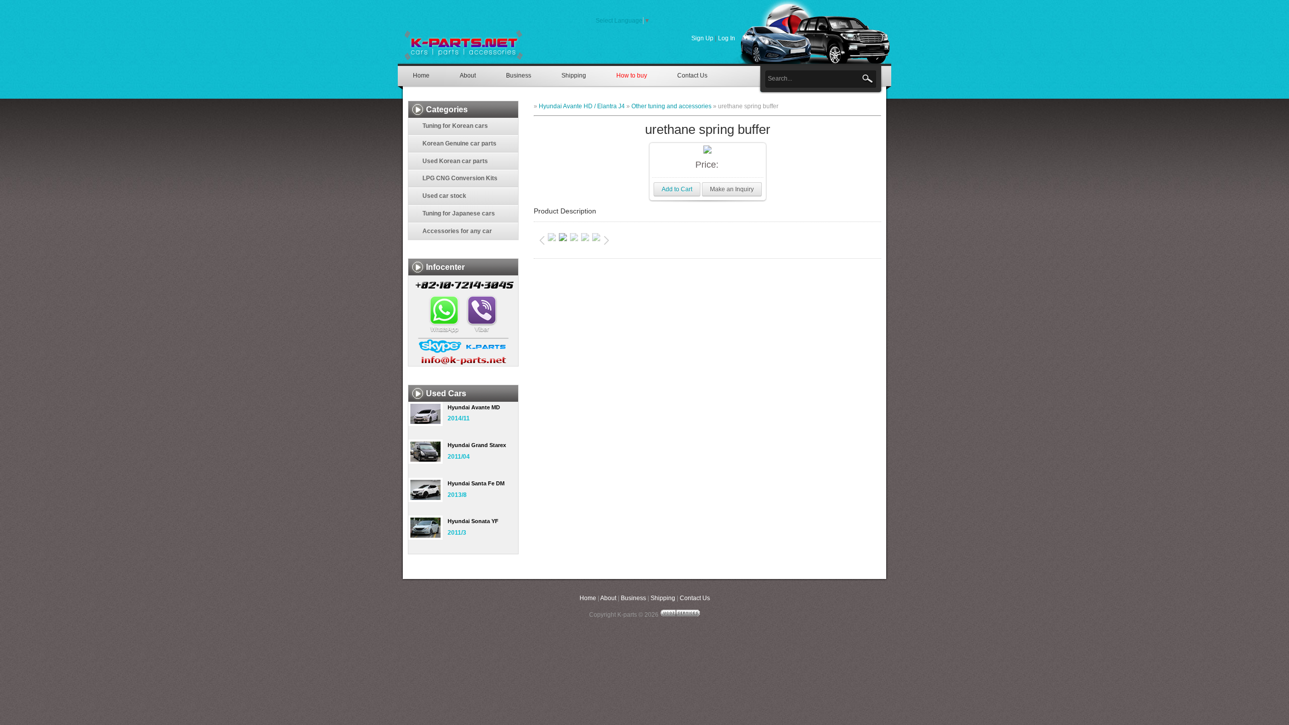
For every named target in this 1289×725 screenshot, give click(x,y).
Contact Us (692, 75)
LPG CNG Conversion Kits (459, 178)
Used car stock (444, 195)
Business (518, 75)
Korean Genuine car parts (459, 143)
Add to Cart (677, 189)
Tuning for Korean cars (455, 125)
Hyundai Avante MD (474, 407)
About (468, 75)
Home (421, 75)
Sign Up (702, 38)
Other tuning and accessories (671, 106)
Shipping (573, 75)
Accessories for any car (457, 231)
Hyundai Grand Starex (477, 445)
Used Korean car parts (455, 161)
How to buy (631, 75)
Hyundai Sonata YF (473, 521)
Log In (726, 38)
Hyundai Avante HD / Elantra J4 (582, 106)
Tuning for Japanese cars (458, 213)
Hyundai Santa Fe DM (476, 483)
